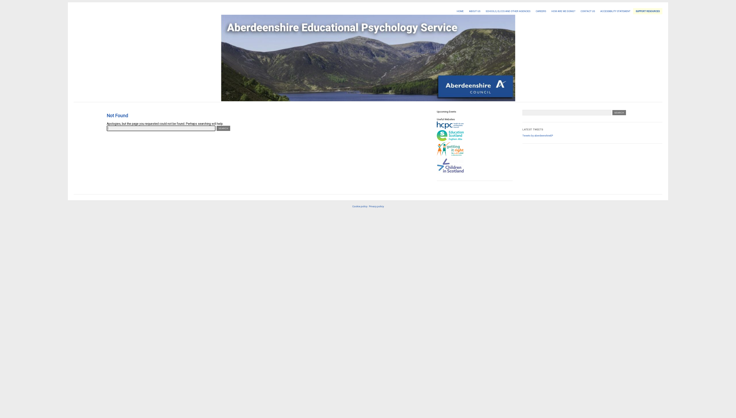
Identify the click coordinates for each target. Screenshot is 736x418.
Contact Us (588, 11)
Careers (541, 11)
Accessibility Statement (615, 11)
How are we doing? (563, 11)
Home (460, 11)
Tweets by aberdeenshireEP (537, 135)
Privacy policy (376, 206)
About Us (474, 11)
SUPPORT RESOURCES (648, 11)
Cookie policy (359, 206)
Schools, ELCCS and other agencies (508, 11)
